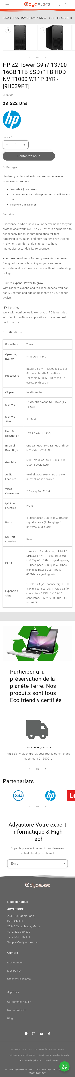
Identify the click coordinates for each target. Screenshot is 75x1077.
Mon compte (15, 962)
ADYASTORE (25, 1049)
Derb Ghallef (15, 921)
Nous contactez (17, 1010)
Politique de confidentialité (22, 1055)
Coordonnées (51, 1060)
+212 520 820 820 (18, 931)
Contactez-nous (28, 156)
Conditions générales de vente (54, 1055)
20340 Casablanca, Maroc (24, 926)
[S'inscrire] (64, 863)
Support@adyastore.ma (22, 942)
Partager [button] (11, 167)
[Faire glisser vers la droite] (46, 57)
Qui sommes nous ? (19, 1001)
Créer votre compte (19, 978)
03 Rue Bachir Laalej (22, 916)
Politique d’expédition (30, 1060)
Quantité (7, 137)
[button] (7, 4)
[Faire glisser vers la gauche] (29, 57)
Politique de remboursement (49, 1049)
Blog (10, 1018)
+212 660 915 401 (18, 937)
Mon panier (14, 970)
